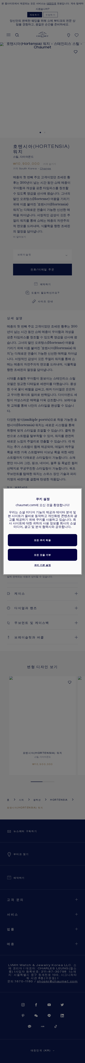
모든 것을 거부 (42, 554)
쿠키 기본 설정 (42, 565)
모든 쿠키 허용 (42, 540)
